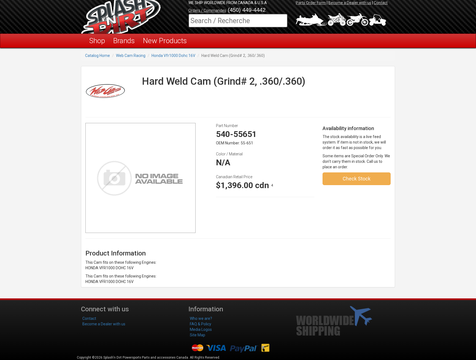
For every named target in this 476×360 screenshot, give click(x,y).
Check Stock (356, 179)
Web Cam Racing (130, 55)
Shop (97, 41)
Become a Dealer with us (349, 3)
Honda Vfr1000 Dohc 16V (173, 55)
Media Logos (201, 329)
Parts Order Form (311, 3)
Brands (124, 41)
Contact (381, 3)
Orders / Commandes (207, 10)
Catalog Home (97, 55)
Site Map (197, 335)
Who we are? (201, 318)
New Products (165, 41)
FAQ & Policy (200, 324)
